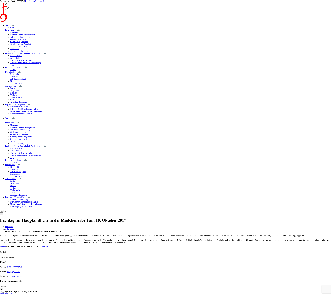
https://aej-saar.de (15, 276)
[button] (24, 109)
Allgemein (43, 247)
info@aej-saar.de (13, 271)
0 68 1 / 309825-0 (14, 267)
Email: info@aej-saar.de (35, 1)
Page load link (6, 294)
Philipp (3, 247)
